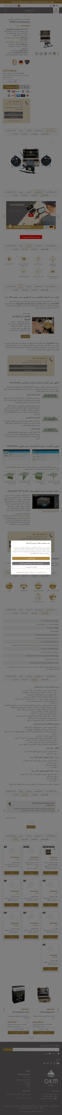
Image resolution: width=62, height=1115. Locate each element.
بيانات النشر (32, 572)
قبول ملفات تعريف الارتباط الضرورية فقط (31, 563)
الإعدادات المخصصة (31, 567)
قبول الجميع (31, 558)
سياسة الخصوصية (41, 572)
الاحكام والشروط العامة (22, 572)
